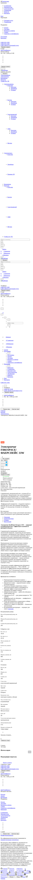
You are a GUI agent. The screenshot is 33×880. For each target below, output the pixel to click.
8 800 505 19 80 (5, 42)
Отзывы (6, 520)
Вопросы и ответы (6, 805)
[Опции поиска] (2, 243)
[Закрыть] (2, 314)
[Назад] (8, 320)
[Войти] (1, 311)
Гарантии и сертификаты (8, 808)
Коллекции (4, 797)
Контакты (3, 820)
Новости (3, 818)
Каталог (3, 794)
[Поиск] (2, 309)
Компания (4, 809)
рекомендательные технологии (10, 839)
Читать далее (20, 855)
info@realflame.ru (5, 50)
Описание (7, 517)
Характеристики (9, 518)
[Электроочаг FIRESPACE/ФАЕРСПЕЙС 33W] (16, 428)
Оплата (3, 802)
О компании (4, 812)
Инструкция (7, 521)
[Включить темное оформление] (3, 69)
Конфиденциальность (7, 835)
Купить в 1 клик (5, 474)
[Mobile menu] (2, 279)
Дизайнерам (4, 817)
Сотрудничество (5, 815)
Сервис (3, 806)
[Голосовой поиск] (3, 245)
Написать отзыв (5, 740)
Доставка (3, 803)
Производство (5, 814)
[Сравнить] (4, 465)
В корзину (3, 473)
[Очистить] (2, 241)
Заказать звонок (5, 47)
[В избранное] (4, 462)
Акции (3, 796)
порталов (10, 609)
